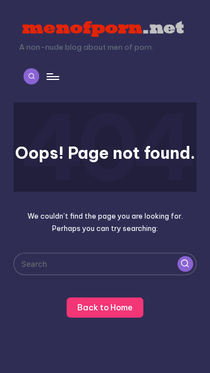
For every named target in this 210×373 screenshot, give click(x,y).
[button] (185, 264)
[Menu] (52, 76)
